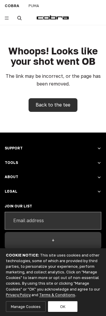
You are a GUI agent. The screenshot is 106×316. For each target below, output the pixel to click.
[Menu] (7, 18)
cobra (12, 5)
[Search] (19, 18)
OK (62, 306)
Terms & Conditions (57, 294)
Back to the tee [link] (53, 105)
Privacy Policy (18, 294)
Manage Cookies (26, 306)
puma (34, 5)
